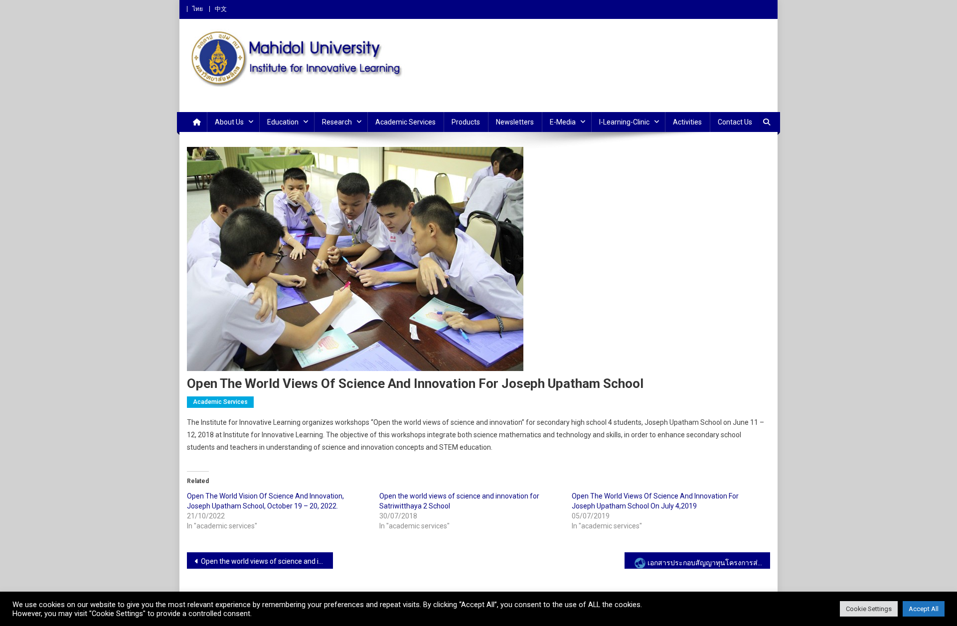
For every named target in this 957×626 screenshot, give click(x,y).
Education (283, 122)
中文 (221, 8)
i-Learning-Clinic (624, 122)
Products (466, 122)
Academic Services (405, 122)
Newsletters (515, 122)
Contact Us (735, 122)
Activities (687, 122)
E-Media (563, 122)
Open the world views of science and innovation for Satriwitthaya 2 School (267, 561)
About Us (229, 122)
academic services (220, 401)
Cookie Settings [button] (869, 609)
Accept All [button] (924, 609)
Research (337, 122)
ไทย (197, 8)
